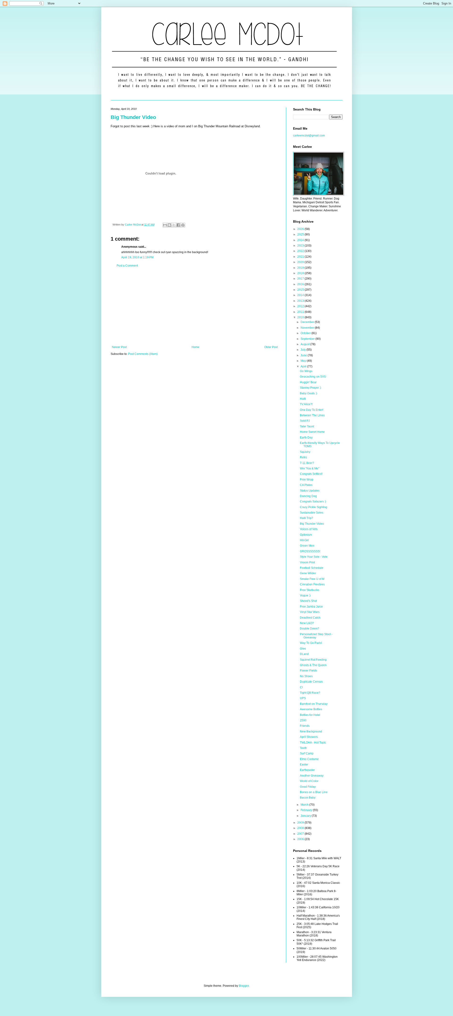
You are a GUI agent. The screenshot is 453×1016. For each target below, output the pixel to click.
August (305, 344)
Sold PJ (305, 420)
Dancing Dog (308, 496)
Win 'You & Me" (309, 468)
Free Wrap (306, 479)
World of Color (309, 781)
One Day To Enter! (311, 410)
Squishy (305, 452)
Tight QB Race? (310, 692)
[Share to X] (174, 225)
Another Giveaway (311, 775)
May (304, 360)
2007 (301, 833)
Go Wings (306, 371)
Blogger (244, 985)
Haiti (303, 398)
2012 (301, 306)
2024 (301, 240)
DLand (304, 654)
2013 (301, 300)
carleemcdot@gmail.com (309, 135)
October (306, 333)
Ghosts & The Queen (313, 665)
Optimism (306, 534)
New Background (311, 731)
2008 (301, 828)
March (305, 804)
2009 (301, 822)
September (308, 338)
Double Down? (309, 628)
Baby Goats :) (308, 393)
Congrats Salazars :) (313, 501)
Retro (303, 457)
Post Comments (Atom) (143, 354)
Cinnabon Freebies (312, 584)
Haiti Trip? (306, 518)
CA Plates (306, 485)
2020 (301, 262)
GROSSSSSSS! (310, 551)
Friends (305, 725)
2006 (301, 839)
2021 (301, 256)
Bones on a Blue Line (313, 792)
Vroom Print (307, 562)
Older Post (271, 347)
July (303, 349)
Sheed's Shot (308, 601)
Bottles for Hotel (310, 715)
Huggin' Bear (308, 382)
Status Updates (309, 490)
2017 (301, 278)
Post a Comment (127, 265)
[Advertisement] (195, 306)
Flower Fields (308, 670)
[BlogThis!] (169, 225)
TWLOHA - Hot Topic (313, 742)
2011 (301, 312)
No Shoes (306, 676)
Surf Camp (307, 753)
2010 (301, 317)
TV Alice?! (306, 404)
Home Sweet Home (312, 432)
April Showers (309, 737)
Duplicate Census (311, 681)
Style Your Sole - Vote (313, 556)
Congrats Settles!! (311, 474)
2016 (301, 284)
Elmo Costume (309, 759)
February (307, 810)
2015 (301, 289)
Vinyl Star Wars (309, 612)
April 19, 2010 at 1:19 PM (137, 257)
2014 (301, 295)
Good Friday (308, 786)
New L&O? (307, 623)
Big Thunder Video (133, 117)
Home (195, 347)
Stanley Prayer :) (310, 387)
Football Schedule (311, 568)
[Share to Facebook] (178, 225)
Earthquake (307, 770)
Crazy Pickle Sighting (313, 507)
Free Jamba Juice (311, 606)
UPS (303, 698)
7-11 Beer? (307, 463)
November (308, 327)
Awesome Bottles (311, 709)
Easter (304, 764)
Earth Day (306, 437)
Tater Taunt (307, 426)
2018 (301, 273)
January (306, 815)
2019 (301, 267)
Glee (303, 648)
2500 (303, 720)
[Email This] (165, 225)
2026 (301, 229)
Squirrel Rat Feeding (313, 659)
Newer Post (119, 347)
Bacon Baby (307, 797)
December (308, 322)
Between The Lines (312, 415)
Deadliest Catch (310, 617)
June (304, 355)
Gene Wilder (308, 573)
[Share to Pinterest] (182, 225)
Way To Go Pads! (311, 643)
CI (301, 687)
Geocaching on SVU (313, 376)
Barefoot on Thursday (313, 704)
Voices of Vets (309, 529)
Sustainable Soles (311, 512)
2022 (301, 251)
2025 (301, 234)
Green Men (307, 545)
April (304, 366)
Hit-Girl (304, 540)
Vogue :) (305, 595)
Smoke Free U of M (312, 579)
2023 (301, 245)
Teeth (303, 748)
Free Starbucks (309, 590)
